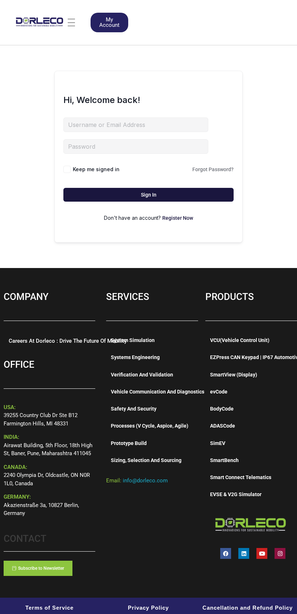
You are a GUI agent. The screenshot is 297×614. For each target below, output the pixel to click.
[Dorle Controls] (40, 21)
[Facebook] (225, 553)
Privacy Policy (148, 608)
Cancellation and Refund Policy (247, 608)
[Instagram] (280, 553)
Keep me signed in (96, 169)
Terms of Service (49, 608)
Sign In (148, 195)
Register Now (177, 218)
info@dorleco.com (145, 480)
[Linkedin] (243, 553)
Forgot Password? (213, 169)
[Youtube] (261, 553)
